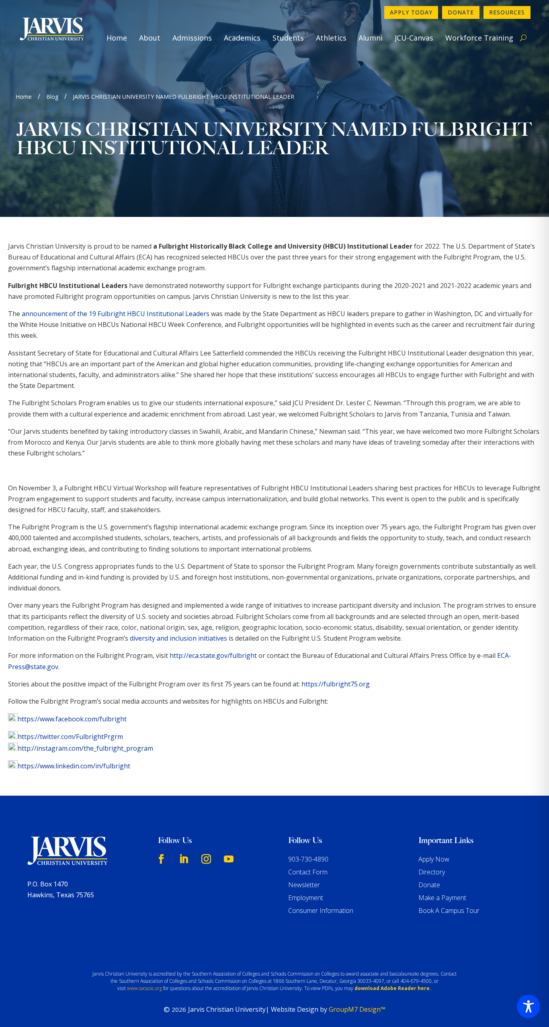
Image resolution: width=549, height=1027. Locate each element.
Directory (431, 872)
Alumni (370, 38)
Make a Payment (442, 897)
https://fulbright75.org (335, 684)
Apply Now (433, 859)
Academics (242, 38)
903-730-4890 (308, 859)
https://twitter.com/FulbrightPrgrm (70, 736)
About (149, 38)
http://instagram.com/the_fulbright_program (85, 748)
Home (117, 38)
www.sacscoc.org (144, 988)
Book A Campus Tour (448, 910)
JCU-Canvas (414, 38)
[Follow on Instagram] (206, 859)
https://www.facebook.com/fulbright (72, 719)
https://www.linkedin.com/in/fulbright (74, 766)
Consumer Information (320, 910)
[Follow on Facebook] (161, 859)
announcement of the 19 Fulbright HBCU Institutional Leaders (115, 313)
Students (288, 38)
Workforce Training (479, 38)
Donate (461, 12)
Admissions (192, 38)
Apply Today (411, 12)
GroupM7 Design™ (357, 1009)
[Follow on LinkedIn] (183, 859)
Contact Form (308, 872)
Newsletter (304, 884)
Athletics (331, 38)
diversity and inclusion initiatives (178, 638)
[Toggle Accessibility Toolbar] (528, 1006)
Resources (507, 12)
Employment (305, 897)
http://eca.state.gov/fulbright (213, 655)
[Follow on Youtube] (228, 859)
